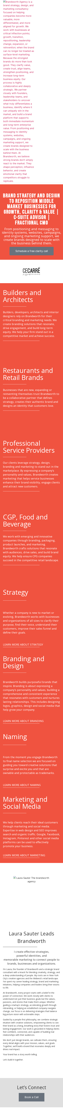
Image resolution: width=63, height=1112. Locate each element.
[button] (52, 91)
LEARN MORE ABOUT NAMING (22, 785)
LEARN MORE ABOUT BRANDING (23, 721)
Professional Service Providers (29, 447)
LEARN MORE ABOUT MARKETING (24, 855)
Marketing (18, 799)
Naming (15, 736)
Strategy (15, 592)
